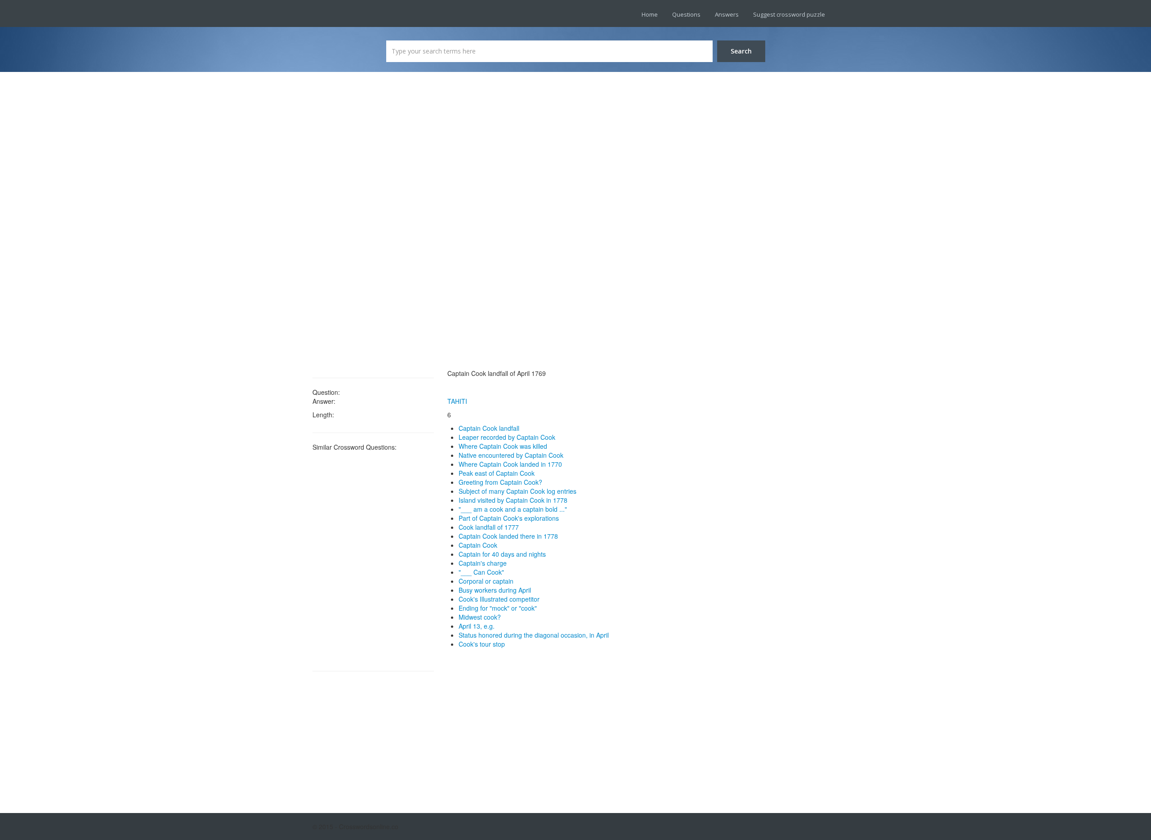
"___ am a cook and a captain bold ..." (513, 509)
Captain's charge (483, 563)
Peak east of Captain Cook (497, 473)
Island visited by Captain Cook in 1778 (513, 500)
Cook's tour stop (482, 643)
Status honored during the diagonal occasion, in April (534, 634)
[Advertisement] (373, 225)
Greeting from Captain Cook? (500, 482)
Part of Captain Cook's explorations (509, 518)
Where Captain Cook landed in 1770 (510, 464)
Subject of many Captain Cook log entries (517, 491)
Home (650, 14)
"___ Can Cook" (481, 571)
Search (741, 51)
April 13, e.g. (477, 625)
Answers (727, 14)
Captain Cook (478, 545)
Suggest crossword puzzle (789, 14)
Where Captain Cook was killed (503, 446)
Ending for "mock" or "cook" (498, 607)
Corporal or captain (486, 580)
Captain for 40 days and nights (502, 554)
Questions (686, 14)
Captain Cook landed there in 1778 (508, 536)
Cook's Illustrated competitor (499, 598)
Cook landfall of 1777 (489, 527)
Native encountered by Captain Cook (511, 455)
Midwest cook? (480, 616)
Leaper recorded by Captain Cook (507, 437)
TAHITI (457, 401)
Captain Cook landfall (489, 428)
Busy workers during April (495, 589)
